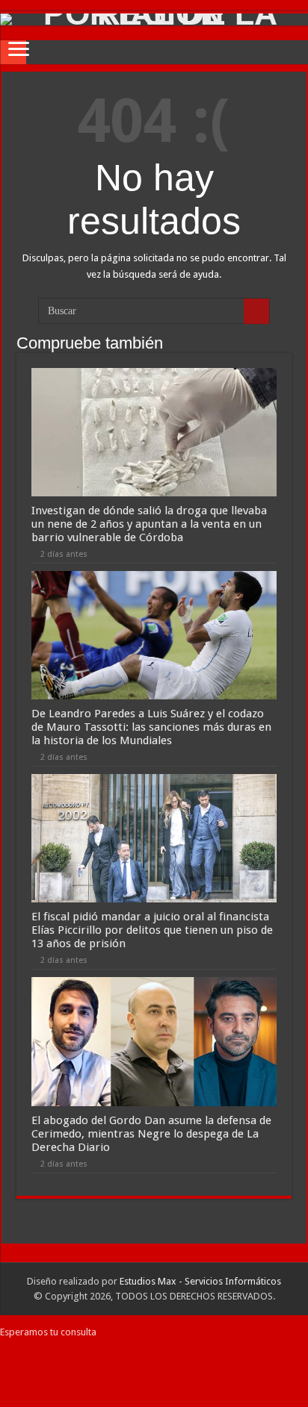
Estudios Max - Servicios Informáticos (200, 1281)
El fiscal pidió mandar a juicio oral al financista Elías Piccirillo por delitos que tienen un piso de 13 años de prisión (152, 930)
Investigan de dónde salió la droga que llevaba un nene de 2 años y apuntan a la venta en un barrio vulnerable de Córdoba (149, 524)
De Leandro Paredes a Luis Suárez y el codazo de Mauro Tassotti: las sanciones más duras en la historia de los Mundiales (151, 727)
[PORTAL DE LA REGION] (154, 19)
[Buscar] (256, 311)
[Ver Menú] (19, 50)
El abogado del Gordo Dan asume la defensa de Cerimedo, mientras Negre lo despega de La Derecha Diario (151, 1134)
